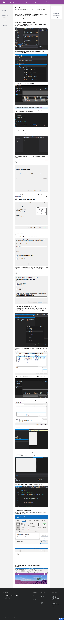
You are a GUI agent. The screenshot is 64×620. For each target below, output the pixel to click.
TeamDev (6, 617)
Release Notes (5, 25)
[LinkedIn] (6, 598)
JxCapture (42, 602)
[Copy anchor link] (26, 19)
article (41, 107)
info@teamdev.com (10, 595)
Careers (34, 600)
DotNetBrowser (9, 2)
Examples (4, 28)
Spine (41, 608)
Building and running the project (56, 17)
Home (33, 595)
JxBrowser (42, 596)
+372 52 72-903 (54, 603)
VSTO (5, 20)
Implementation (54, 8)
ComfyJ (42, 603)
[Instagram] (11, 598)
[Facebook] (9, 598)
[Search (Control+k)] (48, 2)
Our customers (35, 596)
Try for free (44, 2)
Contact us (34, 599)
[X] (4, 598)
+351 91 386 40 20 (54, 596)
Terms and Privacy (17, 617)
